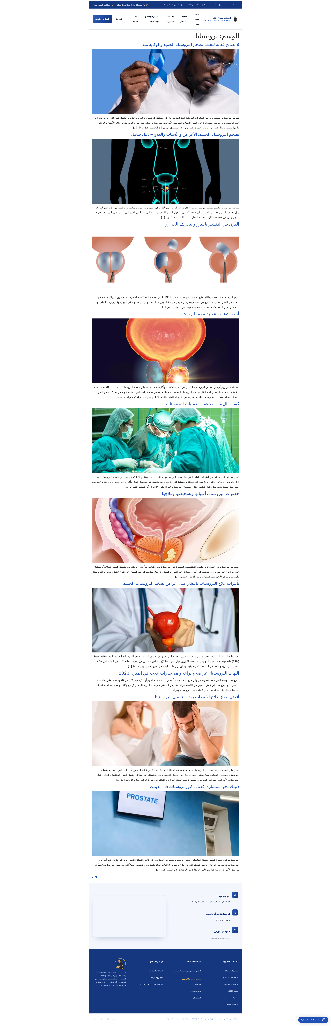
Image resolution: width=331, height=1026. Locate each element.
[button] (313, 1020)
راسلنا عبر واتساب (102, 19)
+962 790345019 (223, 921)
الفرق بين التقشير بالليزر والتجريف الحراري (201, 224)
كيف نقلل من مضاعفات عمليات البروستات (202, 403)
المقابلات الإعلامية (156, 971)
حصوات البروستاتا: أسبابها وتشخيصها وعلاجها (200, 493)
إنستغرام (197, 998)
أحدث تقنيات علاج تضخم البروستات (208, 313)
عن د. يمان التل (197, 19)
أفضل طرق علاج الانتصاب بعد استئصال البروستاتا (197, 696)
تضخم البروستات (231, 971)
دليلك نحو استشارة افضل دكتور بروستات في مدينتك (194, 786)
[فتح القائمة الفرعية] (190, 19)
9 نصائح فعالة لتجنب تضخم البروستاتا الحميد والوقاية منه (190, 44)
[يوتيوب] (95, 1019)
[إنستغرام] (107, 1019)
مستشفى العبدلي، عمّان (102, 4)
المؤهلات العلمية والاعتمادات (151, 985)
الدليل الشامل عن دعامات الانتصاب (187, 971)
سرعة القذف (233, 991)
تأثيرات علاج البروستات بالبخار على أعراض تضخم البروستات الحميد (181, 583)
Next (96, 877)
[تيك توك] (113, 1019)
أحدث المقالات (134, 19)
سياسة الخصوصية (172, 1019)
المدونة (198, 985)
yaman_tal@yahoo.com (220, 938)
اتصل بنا (119, 19)
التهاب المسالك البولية (229, 978)
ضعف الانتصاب (232, 1005)
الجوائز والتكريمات (156, 978)
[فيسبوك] (101, 1019)
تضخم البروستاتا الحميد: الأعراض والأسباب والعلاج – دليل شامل (185, 134)
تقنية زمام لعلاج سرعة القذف (152, 19)
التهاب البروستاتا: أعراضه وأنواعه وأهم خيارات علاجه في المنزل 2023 (179, 673)
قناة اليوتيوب (195, 991)
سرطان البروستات (231, 985)
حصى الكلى (234, 998)
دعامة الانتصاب (183, 19)
